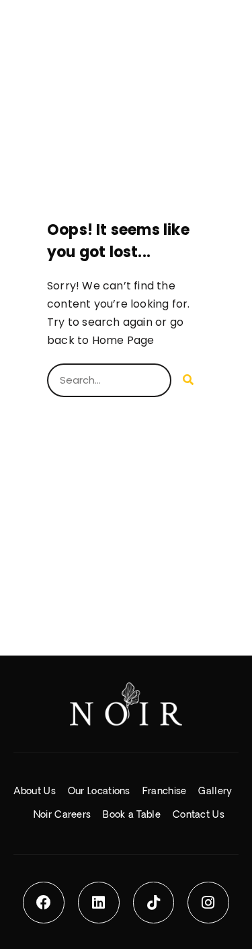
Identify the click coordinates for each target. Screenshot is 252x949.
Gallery (215, 791)
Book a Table (132, 815)
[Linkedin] (99, 902)
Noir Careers (62, 815)
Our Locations (99, 791)
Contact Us (198, 815)
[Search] (188, 380)
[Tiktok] (154, 902)
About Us (34, 791)
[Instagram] (208, 902)
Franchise (164, 791)
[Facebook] (44, 902)
